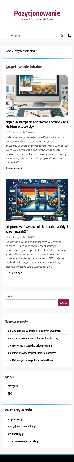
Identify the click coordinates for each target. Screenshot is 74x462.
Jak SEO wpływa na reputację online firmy (30, 360)
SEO (10, 393)
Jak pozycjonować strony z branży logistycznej (33, 338)
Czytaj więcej (13, 167)
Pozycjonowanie (37, 13)
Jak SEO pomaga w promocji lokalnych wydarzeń (34, 330)
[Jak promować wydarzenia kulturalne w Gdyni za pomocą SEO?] (37, 200)
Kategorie (13, 386)
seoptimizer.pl (15, 419)
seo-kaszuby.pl (16, 434)
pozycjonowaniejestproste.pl (23, 441)
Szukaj (9, 296)
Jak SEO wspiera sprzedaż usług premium (30, 345)
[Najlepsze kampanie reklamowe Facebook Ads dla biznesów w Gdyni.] (37, 96)
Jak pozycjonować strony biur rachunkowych (32, 353)
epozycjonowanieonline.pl (22, 426)
